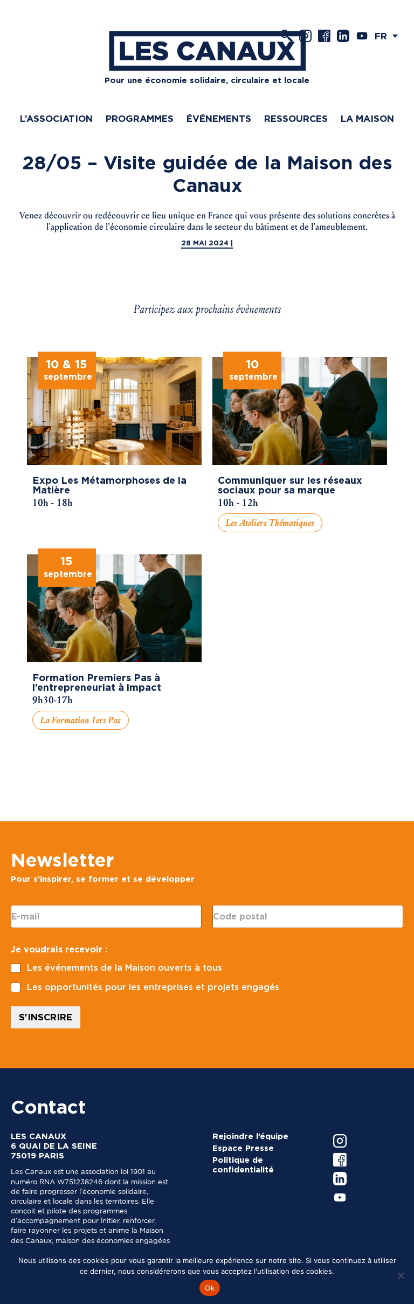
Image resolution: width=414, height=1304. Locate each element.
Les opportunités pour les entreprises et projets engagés (153, 987)
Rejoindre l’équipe (250, 1136)
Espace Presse (243, 1148)
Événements (219, 118)
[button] (389, 36)
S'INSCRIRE (45, 1017)
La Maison (367, 118)
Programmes (140, 118)
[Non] (400, 1275)
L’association (56, 118)
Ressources (296, 118)
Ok (210, 1288)
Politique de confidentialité (243, 1165)
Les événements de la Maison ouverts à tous (124, 968)
